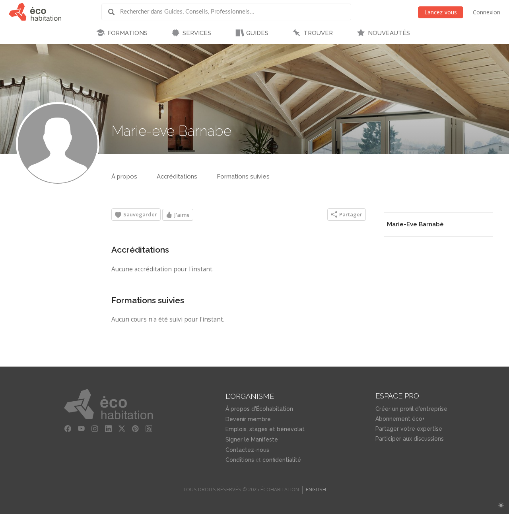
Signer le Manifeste (251, 439)
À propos (124, 176)
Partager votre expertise (408, 429)
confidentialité (281, 460)
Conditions (239, 460)
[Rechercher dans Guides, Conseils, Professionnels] (114, 12)
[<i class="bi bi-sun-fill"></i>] (501, 505)
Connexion (486, 12)
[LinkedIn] (108, 428)
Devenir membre (248, 419)
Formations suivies (243, 176)
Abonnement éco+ (400, 419)
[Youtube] (81, 428)
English (316, 489)
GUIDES (257, 33)
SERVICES (197, 33)
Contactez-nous (247, 450)
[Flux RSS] (148, 428)
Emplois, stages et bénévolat (265, 429)
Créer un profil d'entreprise (411, 409)
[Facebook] (67, 428)
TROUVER (318, 33)
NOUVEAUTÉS (389, 33)
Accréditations (177, 176)
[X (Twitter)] (121, 428)
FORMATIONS (127, 33)
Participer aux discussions (409, 439)
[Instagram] (94, 428)
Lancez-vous (440, 12)
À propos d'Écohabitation (259, 409)
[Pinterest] (135, 428)
